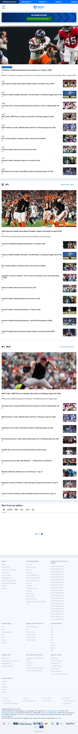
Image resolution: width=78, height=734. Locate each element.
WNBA (52, 648)
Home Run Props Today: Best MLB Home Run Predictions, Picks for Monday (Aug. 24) (30, 106)
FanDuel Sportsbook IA (57, 582)
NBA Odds (29, 570)
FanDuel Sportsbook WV (57, 619)
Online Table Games (56, 671)
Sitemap (4, 588)
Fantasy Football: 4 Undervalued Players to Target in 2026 (21, 309)
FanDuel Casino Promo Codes (59, 674)
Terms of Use (47, 701)
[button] (39, 19)
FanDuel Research (9, 2)
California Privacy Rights (29, 701)
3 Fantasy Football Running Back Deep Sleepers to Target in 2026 (27, 70)
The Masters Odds (31, 588)
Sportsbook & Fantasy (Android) (10, 661)
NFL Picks (29, 665)
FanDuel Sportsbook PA (57, 608)
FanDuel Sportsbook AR (57, 566)
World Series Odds (31, 599)
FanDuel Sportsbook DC (57, 579)
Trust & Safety (47, 698)
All (4, 510)
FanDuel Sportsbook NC (57, 598)
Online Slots (54, 658)
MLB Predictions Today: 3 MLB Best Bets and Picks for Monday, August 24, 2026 (29, 127)
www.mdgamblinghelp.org (51, 712)
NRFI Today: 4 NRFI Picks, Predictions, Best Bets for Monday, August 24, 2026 (28, 116)
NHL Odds (29, 583)
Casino (58, 2)
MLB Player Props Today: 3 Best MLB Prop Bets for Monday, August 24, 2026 (27, 171)
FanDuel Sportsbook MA (57, 593)
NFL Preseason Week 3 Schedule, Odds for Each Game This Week (24, 138)
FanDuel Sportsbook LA (57, 590)
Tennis (53, 642)
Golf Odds (29, 585)
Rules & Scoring (6, 575)
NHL (21, 510)
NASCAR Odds (30, 596)
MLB (27, 510)
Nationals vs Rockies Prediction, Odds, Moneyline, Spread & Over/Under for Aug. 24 (30, 483)
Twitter (3, 684)
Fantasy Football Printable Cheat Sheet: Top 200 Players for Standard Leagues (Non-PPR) (32, 95)
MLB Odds (29, 572)
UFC (3, 637)
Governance (26, 698)
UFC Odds (29, 591)
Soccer (4, 640)
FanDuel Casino (30, 632)
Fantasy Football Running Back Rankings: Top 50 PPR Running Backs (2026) (27, 320)
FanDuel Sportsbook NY (57, 603)
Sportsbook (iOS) (6, 663)
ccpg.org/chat (54, 711)
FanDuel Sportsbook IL (57, 585)
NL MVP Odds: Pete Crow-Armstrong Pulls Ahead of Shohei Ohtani (24, 450)
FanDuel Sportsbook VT (57, 616)
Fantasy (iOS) (5, 658)
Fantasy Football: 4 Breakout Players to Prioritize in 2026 (21, 160)
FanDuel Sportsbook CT (57, 577)
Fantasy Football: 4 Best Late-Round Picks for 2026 (19, 149)
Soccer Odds (30, 593)
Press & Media (67, 703)
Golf (52, 640)
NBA (16, 510)
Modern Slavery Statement (9, 580)
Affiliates (4, 585)
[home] (39, 7)
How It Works (5, 572)
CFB (52, 637)
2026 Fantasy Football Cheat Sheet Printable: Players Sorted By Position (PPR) (28, 84)
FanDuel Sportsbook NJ (57, 601)
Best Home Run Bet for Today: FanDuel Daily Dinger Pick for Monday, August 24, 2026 (30, 439)
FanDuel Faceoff (30, 637)
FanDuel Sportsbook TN (57, 611)
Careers (5, 698)
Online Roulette (55, 669)
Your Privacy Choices (69, 701)
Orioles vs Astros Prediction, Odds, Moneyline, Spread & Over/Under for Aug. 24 (29, 493)
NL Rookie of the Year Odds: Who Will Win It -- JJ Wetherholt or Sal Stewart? (27, 461)
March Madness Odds (32, 580)
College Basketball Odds (33, 578)
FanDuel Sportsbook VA (57, 614)
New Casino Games (56, 661)
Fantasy (42, 2)
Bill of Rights (66, 698)
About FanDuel (6, 567)
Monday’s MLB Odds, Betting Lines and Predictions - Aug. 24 (22, 472)
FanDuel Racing (30, 635)
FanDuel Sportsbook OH (57, 606)
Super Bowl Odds (31, 567)
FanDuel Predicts (31, 640)
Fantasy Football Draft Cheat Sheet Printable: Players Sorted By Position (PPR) (28, 331)
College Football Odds (32, 575)
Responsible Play (6, 578)
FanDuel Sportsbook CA (57, 571)
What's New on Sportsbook (9, 570)
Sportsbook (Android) (7, 666)
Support (4, 564)
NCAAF (9, 510)
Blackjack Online (55, 663)
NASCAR (53, 645)
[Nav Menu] (3, 7)
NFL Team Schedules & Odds (34, 670)
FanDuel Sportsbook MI (57, 595)
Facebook (4, 681)
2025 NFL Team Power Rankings (35, 668)
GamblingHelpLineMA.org (9, 712)
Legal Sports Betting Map (9, 583)
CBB (52, 650)
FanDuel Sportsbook (31, 627)
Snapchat (4, 692)
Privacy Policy (7, 701)
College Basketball (7, 632)
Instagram (4, 687)
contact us (58, 718)
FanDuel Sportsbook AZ (57, 569)
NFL (33, 510)
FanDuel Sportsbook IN (57, 587)
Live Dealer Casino (56, 666)
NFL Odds (29, 564)
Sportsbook (25, 2)
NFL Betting (29, 662)
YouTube (4, 689)
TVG (27, 629)
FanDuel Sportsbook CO (57, 574)
